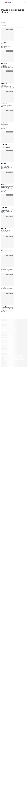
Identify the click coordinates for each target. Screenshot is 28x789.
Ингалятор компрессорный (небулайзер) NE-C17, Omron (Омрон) (6, 166)
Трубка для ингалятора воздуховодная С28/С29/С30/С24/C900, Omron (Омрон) (7, 309)
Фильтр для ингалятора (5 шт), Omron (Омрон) (7, 270)
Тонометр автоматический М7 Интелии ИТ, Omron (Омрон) (6, 45)
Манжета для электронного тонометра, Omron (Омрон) (6, 126)
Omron (3, 7)
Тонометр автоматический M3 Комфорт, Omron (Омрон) (7, 87)
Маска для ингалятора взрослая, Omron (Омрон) (6, 232)
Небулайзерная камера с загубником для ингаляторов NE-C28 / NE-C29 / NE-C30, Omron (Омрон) (7, 189)
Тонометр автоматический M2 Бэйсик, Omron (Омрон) (7, 66)
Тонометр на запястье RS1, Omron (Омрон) (6, 106)
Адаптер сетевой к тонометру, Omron (6, 146)
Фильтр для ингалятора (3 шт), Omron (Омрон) (7, 289)
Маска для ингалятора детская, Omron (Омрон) (7, 251)
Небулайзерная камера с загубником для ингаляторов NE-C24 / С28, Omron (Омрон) (7, 211)
